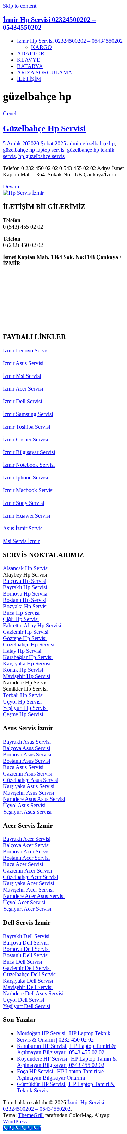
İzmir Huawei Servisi (26, 516)
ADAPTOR (30, 53)
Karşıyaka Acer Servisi (28, 883)
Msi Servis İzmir (21, 541)
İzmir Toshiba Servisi (26, 427)
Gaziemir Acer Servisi (27, 871)
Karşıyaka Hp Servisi (26, 663)
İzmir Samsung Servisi (28, 414)
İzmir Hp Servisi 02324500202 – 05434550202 (70, 41)
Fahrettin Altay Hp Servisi (32, 625)
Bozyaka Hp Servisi (25, 606)
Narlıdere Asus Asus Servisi (34, 799)
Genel (9, 113)
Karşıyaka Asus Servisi (28, 786)
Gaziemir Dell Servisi (27, 968)
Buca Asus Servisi (23, 767)
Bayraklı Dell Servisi (26, 936)
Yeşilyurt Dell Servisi (26, 1006)
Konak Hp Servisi (23, 670)
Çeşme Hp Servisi (23, 714)
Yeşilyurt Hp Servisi (25, 708)
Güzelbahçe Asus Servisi (30, 780)
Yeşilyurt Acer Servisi (27, 909)
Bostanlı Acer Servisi (26, 858)
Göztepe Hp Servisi (25, 638)
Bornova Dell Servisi (26, 949)
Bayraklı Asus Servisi (27, 742)
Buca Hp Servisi (21, 613)
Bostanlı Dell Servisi (26, 955)
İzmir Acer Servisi (23, 389)
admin (75, 143)
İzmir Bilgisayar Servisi (29, 452)
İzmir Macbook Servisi (28, 490)
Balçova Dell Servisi (26, 943)
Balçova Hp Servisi (24, 581)
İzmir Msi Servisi (22, 376)
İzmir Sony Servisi (23, 503)
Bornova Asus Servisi (27, 755)
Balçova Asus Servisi (26, 748)
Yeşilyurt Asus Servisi (27, 812)
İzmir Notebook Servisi (29, 465)
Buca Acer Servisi (23, 864)
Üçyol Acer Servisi (24, 902)
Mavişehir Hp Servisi (26, 676)
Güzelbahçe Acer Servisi (30, 877)
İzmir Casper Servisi (25, 439)
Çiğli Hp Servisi (21, 619)
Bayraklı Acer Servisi (26, 839)
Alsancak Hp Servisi (26, 568)
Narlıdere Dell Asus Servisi (33, 993)
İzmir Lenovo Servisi (26, 351)
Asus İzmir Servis (22, 528)
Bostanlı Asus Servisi (26, 761)
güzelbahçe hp (99, 143)
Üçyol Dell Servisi (23, 1000)
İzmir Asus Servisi (23, 363)
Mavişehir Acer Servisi (28, 890)
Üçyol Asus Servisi (24, 805)
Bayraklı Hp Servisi (25, 587)
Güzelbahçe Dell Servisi (30, 974)
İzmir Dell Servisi (22, 401)
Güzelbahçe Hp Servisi (44, 128)
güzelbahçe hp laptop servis (33, 150)
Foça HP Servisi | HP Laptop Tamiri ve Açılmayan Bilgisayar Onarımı (60, 1074)
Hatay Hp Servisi (22, 651)
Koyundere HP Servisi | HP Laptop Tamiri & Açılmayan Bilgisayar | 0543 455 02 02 (67, 1062)
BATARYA (30, 66)
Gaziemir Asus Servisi (27, 774)
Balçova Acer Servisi (26, 845)
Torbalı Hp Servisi (23, 695)
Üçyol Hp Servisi (22, 702)
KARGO (41, 47)
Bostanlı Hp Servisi (24, 600)
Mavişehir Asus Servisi (28, 793)
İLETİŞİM (29, 79)
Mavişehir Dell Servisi (28, 987)
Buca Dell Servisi (22, 962)
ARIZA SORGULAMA (44, 73)
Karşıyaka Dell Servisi (28, 981)
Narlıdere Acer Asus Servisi (34, 896)
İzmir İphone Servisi (25, 478)
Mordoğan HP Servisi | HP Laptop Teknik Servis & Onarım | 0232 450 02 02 (63, 1036)
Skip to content (19, 6)
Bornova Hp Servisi (25, 594)
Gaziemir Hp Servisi (25, 632)
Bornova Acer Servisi (27, 852)
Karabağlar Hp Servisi (28, 657)
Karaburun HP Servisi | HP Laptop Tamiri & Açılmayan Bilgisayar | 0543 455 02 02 (66, 1049)
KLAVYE (28, 60)
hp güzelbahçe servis (41, 156)
